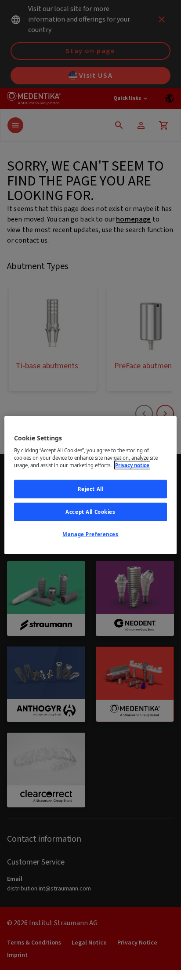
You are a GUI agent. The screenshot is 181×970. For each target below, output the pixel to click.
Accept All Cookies (90, 512)
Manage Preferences (90, 534)
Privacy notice (132, 465)
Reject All (91, 489)
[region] (90, 485)
